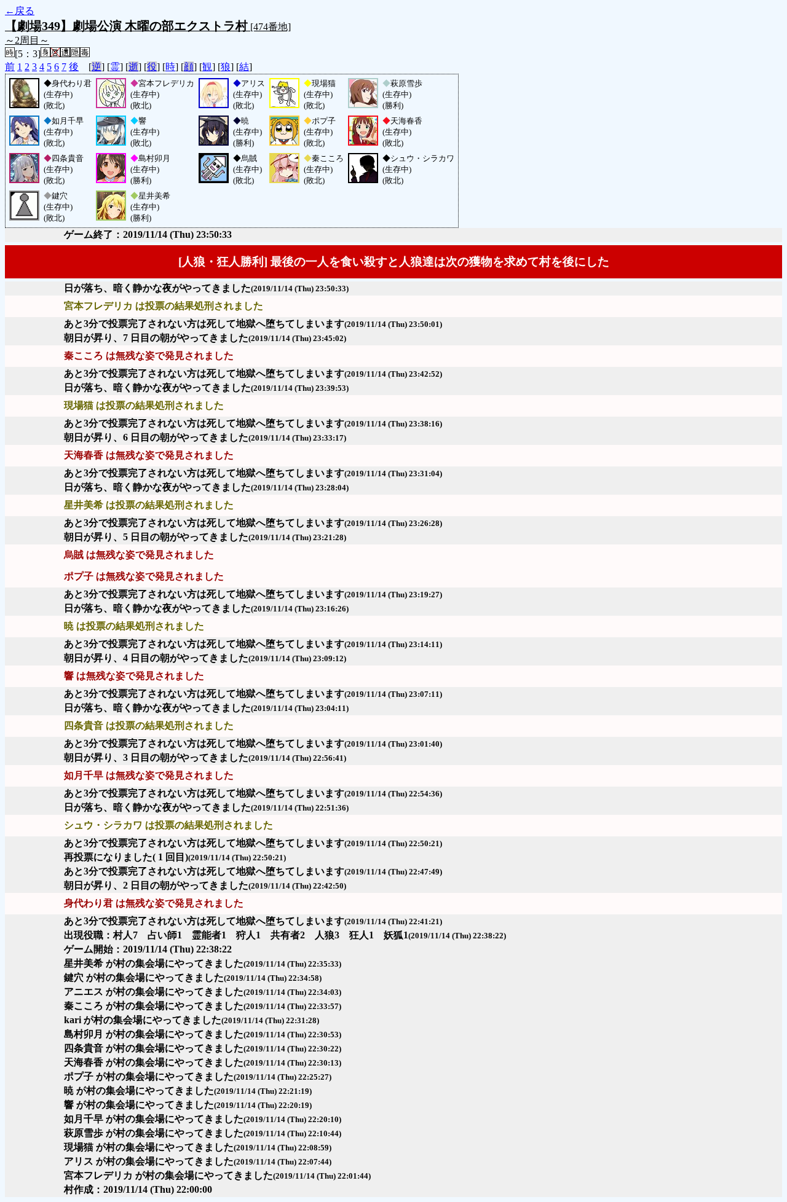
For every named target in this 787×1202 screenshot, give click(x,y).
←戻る (19, 11)
